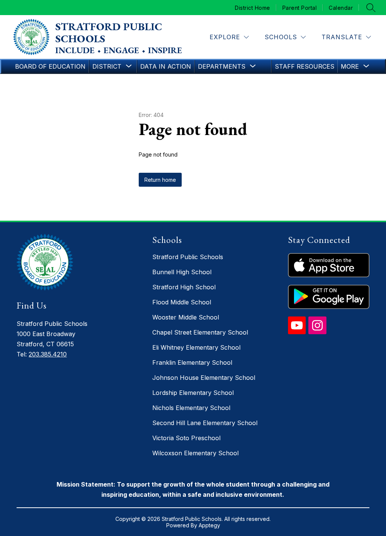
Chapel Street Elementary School (200, 332)
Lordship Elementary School (193, 392)
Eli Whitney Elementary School (196, 347)
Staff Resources (304, 66)
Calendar (341, 8)
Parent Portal (299, 8)
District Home (252, 8)
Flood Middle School (181, 302)
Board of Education (50, 66)
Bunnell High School (181, 272)
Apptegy (209, 525)
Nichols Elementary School (191, 408)
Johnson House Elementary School (203, 377)
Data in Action (165, 66)
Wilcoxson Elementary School (195, 453)
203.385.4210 (48, 354)
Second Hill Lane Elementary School (204, 423)
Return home (160, 180)
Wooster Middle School (185, 317)
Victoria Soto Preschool (186, 438)
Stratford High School (184, 287)
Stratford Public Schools (187, 257)
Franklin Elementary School (192, 362)
